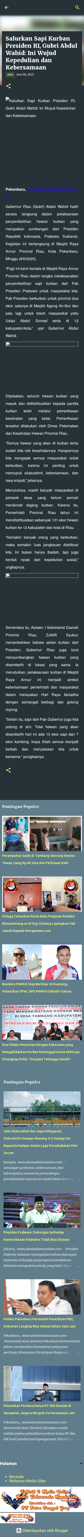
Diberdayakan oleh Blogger (45, 1530)
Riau (10, 74)
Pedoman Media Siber (27, 1481)
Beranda (16, 1477)
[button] (8, 86)
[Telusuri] (77, 7)
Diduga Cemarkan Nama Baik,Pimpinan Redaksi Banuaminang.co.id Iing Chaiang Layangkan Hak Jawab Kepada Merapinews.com (38, 923)
